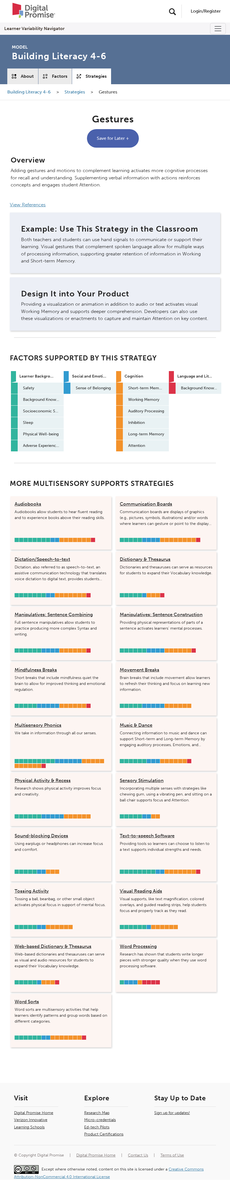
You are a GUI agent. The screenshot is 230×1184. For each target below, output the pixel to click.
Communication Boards (146, 504)
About (27, 76)
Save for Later (113, 138)
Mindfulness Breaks (36, 670)
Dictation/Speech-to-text (42, 559)
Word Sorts (27, 1001)
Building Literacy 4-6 (29, 92)
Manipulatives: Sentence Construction (161, 614)
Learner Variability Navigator (34, 28)
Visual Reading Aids (141, 891)
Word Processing (138, 946)
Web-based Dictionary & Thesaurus (53, 946)
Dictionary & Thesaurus (145, 559)
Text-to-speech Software (147, 835)
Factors (59, 76)
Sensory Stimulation (142, 780)
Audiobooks (28, 504)
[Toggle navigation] (218, 28)
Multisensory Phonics (38, 725)
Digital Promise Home (33, 1112)
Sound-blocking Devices (41, 835)
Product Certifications (103, 1134)
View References (28, 204)
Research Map (96, 1112)
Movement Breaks (139, 670)
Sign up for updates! (172, 1112)
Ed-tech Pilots (96, 1127)
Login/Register (206, 11)
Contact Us (138, 1155)
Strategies (96, 76)
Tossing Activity (32, 891)
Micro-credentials (100, 1119)
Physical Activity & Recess (43, 780)
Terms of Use (172, 1155)
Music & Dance (136, 725)
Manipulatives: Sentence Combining (54, 614)
